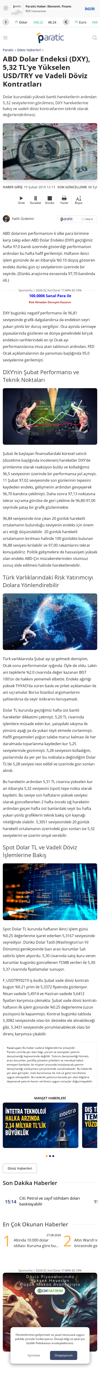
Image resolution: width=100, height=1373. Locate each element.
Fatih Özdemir (23, 218)
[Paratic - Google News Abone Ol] (77, 220)
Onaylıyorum (64, 1355)
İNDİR (90, 9)
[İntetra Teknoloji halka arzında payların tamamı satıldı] (40, 1125)
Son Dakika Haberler (30, 1183)
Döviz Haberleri (29, 50)
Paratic (8, 50)
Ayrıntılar (34, 1355)
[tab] (47, 1156)
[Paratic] (50, 38)
